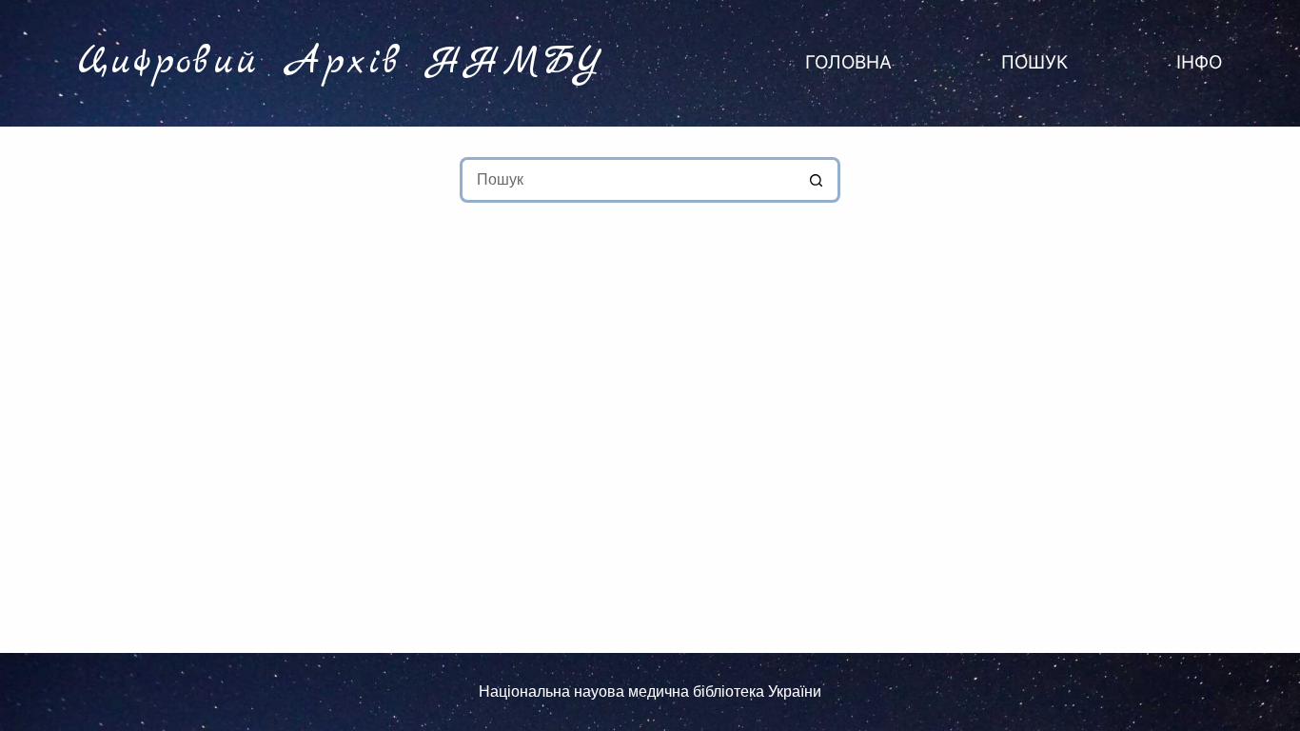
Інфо (1199, 62)
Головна (848, 62)
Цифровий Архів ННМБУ (342, 63)
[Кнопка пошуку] (817, 180)
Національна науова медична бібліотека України (650, 691)
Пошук (1034, 62)
